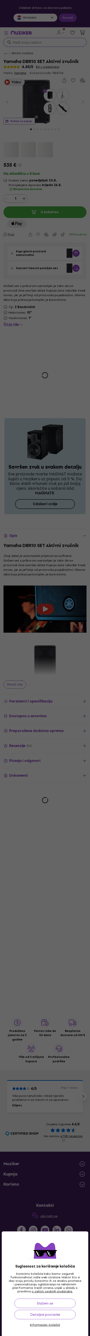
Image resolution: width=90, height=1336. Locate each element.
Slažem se (45, 1303)
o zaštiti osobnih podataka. (52, 1291)
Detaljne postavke (45, 1314)
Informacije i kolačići (45, 1325)
